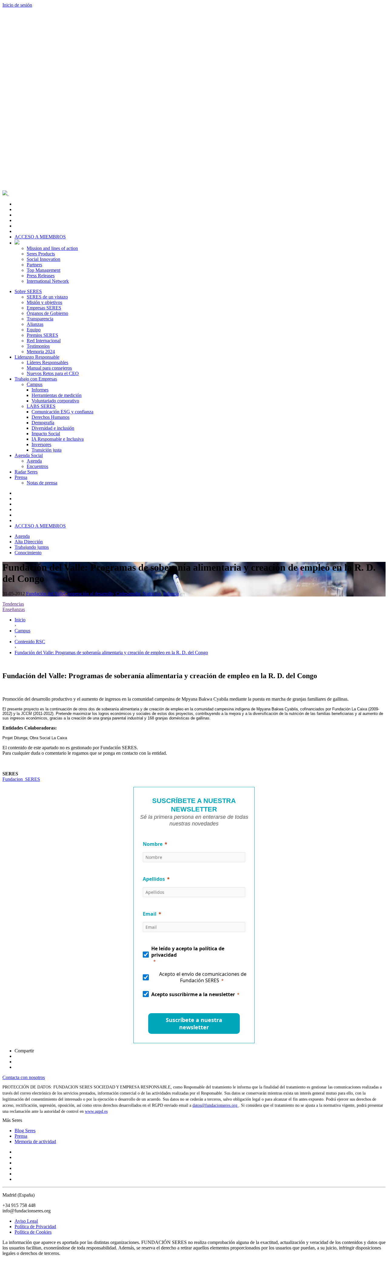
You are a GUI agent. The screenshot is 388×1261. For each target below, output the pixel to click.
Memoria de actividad (35, 1141)
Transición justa (47, 450)
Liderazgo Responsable (37, 357)
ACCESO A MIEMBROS (40, 236)
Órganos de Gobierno (47, 313)
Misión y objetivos (44, 302)
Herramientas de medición (57, 395)
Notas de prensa (42, 482)
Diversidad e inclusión (53, 428)
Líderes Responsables (47, 362)
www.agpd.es (96, 1111)
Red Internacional (44, 340)
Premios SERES (42, 335)
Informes (40, 389)
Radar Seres (26, 471)
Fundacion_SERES (21, 779)
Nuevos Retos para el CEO (53, 373)
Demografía (43, 422)
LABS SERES (41, 406)
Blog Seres (25, 1130)
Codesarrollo (128, 593)
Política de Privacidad (35, 1226)
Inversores (41, 444)
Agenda (34, 460)
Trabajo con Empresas (36, 378)
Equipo (34, 329)
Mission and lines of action (52, 248)
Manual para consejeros (49, 368)
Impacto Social (46, 433)
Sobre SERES (28, 291)
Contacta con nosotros (23, 1077)
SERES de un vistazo (47, 296)
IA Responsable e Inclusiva (58, 439)
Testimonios (38, 346)
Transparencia (40, 318)
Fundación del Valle (45, 593)
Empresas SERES (44, 307)
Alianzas (35, 324)
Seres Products (41, 253)
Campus (34, 384)
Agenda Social (29, 455)
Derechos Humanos (50, 417)
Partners (34, 264)
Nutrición (152, 593)
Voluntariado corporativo (55, 400)
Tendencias (13, 604)
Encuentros (37, 466)
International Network (48, 281)
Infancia (171, 593)
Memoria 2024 (41, 351)
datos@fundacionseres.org (215, 1105)
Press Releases (41, 275)
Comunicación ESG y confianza (62, 411)
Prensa (21, 477)
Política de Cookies (33, 1232)
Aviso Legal (26, 1221)
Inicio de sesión (17, 5)
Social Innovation (43, 259)
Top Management (43, 270)
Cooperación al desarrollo (88, 593)
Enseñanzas (13, 609)
